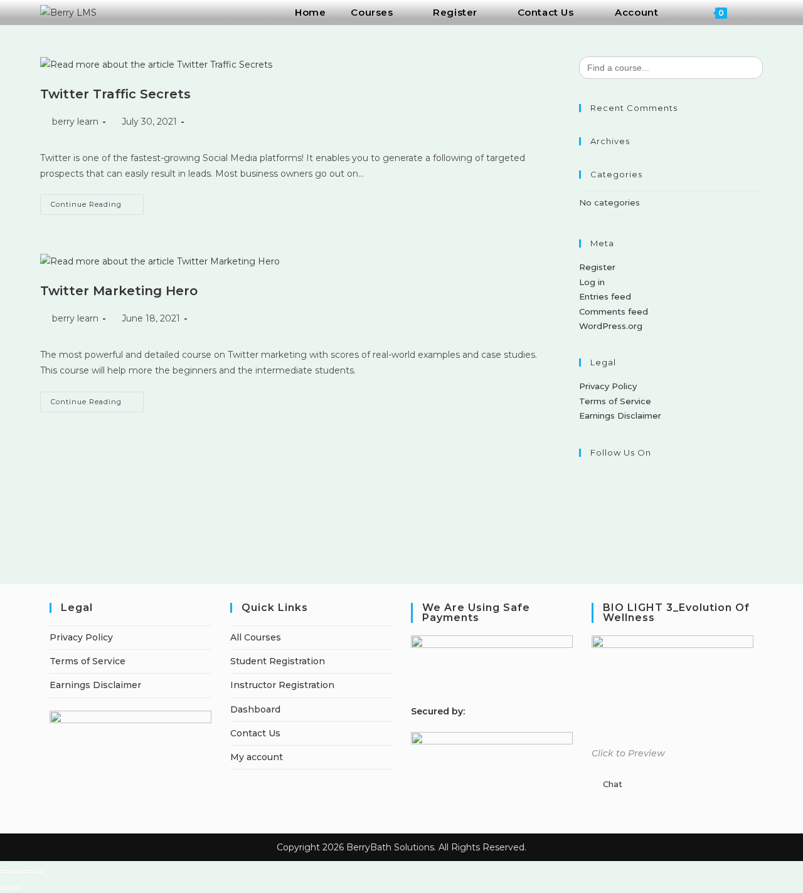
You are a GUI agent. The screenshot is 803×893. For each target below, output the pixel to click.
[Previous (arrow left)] (4, 888)
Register (597, 267)
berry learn (75, 121)
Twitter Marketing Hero (119, 290)
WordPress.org (610, 326)
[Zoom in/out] (4, 871)
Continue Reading (97, 201)
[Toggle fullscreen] (15, 871)
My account (256, 757)
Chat (612, 784)
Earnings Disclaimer (620, 415)
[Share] (27, 871)
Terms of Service (615, 401)
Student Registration (277, 661)
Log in (592, 282)
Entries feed (605, 296)
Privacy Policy (608, 386)
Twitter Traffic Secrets (115, 94)
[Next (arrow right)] (15, 888)
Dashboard (255, 709)
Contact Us (255, 733)
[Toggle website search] (756, 12)
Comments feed (613, 311)
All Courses (255, 637)
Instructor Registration (282, 685)
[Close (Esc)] (38, 871)
